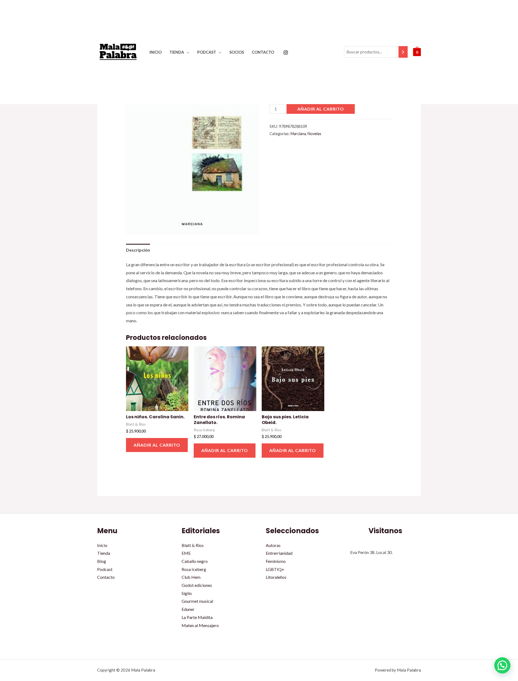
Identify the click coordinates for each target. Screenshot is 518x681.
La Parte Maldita (197, 617)
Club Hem (191, 577)
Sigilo (187, 593)
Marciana (298, 133)
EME (186, 553)
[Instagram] (285, 52)
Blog (101, 561)
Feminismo (276, 561)
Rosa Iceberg (194, 569)
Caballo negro (195, 561)
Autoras (273, 545)
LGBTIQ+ (275, 569)
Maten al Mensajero (200, 625)
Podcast (206, 52)
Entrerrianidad (279, 553)
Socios (236, 52)
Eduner (188, 609)
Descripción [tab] (138, 249)
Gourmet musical (197, 601)
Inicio (155, 52)
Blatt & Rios (193, 545)
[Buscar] (403, 52)
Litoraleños (276, 577)
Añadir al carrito (320, 108)
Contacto (263, 52)
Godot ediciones (197, 585)
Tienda (176, 52)
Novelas (314, 133)
